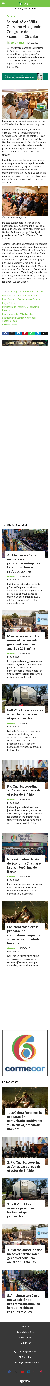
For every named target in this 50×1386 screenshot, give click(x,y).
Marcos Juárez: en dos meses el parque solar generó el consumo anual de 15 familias (23, 642)
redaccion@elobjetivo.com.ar (25, 1362)
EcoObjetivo (17, 42)
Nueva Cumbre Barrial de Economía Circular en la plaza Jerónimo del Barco (24, 865)
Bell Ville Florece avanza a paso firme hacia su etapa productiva (25, 714)
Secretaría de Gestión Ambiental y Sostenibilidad (19, 319)
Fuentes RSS (25, 1337)
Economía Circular (11, 295)
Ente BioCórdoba (31, 295)
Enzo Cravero (9, 299)
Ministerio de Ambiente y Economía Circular (20, 308)
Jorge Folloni (8, 303)
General (11, 16)
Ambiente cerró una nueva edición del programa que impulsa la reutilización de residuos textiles (23, 563)
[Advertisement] (25, 380)
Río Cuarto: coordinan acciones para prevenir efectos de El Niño (23, 790)
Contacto (25, 1326)
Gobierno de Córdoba (29, 299)
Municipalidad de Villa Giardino (18, 313)
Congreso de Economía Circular (27, 291)
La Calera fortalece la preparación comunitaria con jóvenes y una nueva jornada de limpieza (25, 935)
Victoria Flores (9, 324)
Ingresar (26, 1342)
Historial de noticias (25, 1332)
